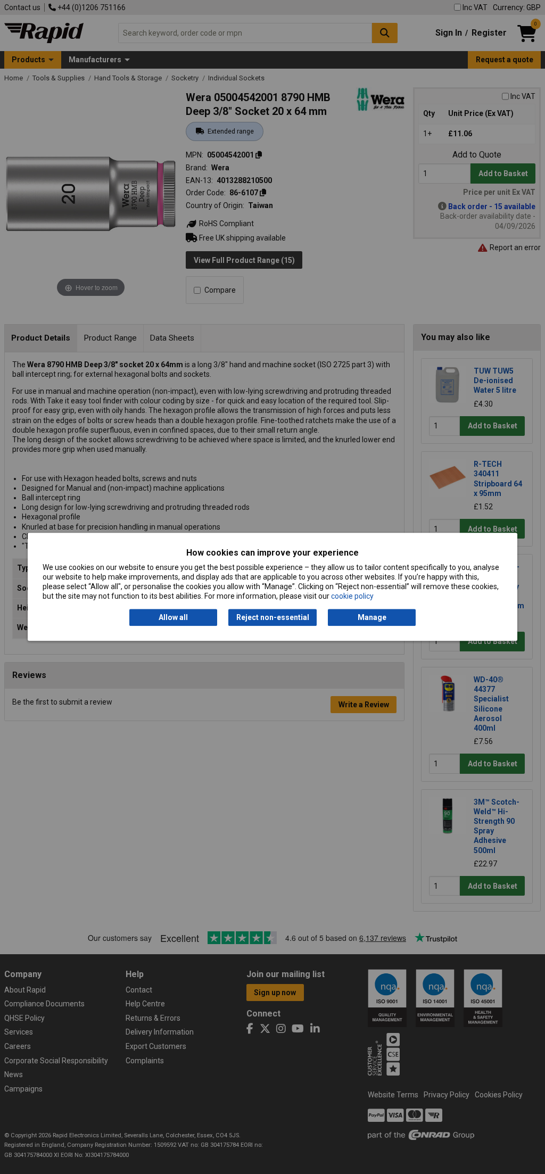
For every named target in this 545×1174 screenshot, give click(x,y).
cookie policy (352, 596)
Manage (372, 617)
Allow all (173, 617)
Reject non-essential (272, 617)
